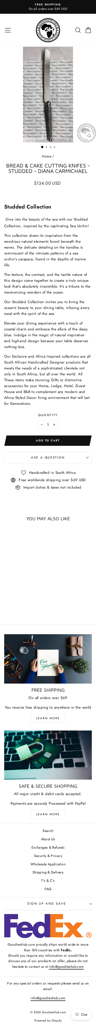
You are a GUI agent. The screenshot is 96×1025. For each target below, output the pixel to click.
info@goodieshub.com (66, 966)
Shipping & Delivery (48, 872)
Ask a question (48, 457)
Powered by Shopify (48, 1020)
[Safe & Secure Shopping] (48, 755)
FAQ (48, 888)
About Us (48, 839)
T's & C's (48, 880)
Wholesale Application (48, 864)
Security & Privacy (48, 855)
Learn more (48, 718)
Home (46, 156)
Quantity (48, 415)
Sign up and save (46, 903)
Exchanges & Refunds (48, 847)
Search (48, 830)
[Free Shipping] (48, 658)
